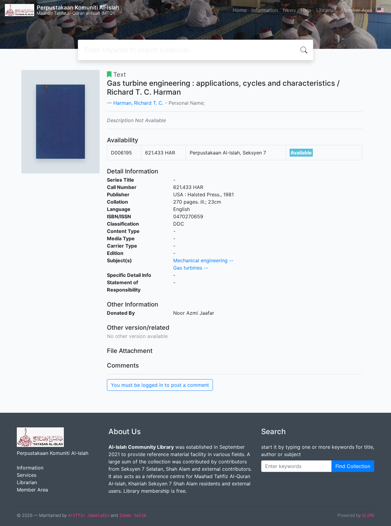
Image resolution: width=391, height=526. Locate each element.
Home (240, 10)
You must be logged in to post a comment (160, 385)
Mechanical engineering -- (203, 260)
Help (306, 10)
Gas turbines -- (190, 268)
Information (264, 10)
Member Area (356, 10)
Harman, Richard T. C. (138, 103)
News (289, 10)
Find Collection (352, 466)
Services (26, 475)
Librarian (326, 10)
